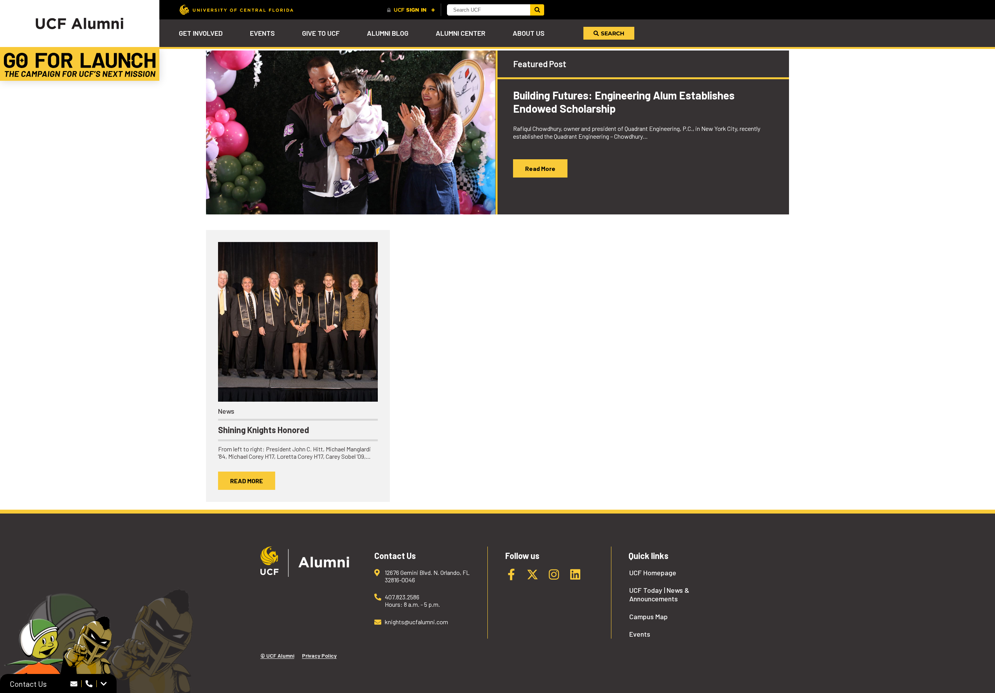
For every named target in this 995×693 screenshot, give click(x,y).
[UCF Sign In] (411, 10)
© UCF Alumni (277, 655)
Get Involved (201, 33)
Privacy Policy (319, 655)
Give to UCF (321, 33)
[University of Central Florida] (236, 9)
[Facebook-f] (511, 574)
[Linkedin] (575, 574)
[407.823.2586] (89, 683)
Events (262, 33)
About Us (529, 33)
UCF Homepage (652, 573)
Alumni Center (460, 33)
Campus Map (648, 617)
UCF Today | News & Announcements (659, 594)
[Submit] (537, 10)
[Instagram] (554, 574)
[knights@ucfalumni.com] (74, 683)
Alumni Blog (387, 33)
